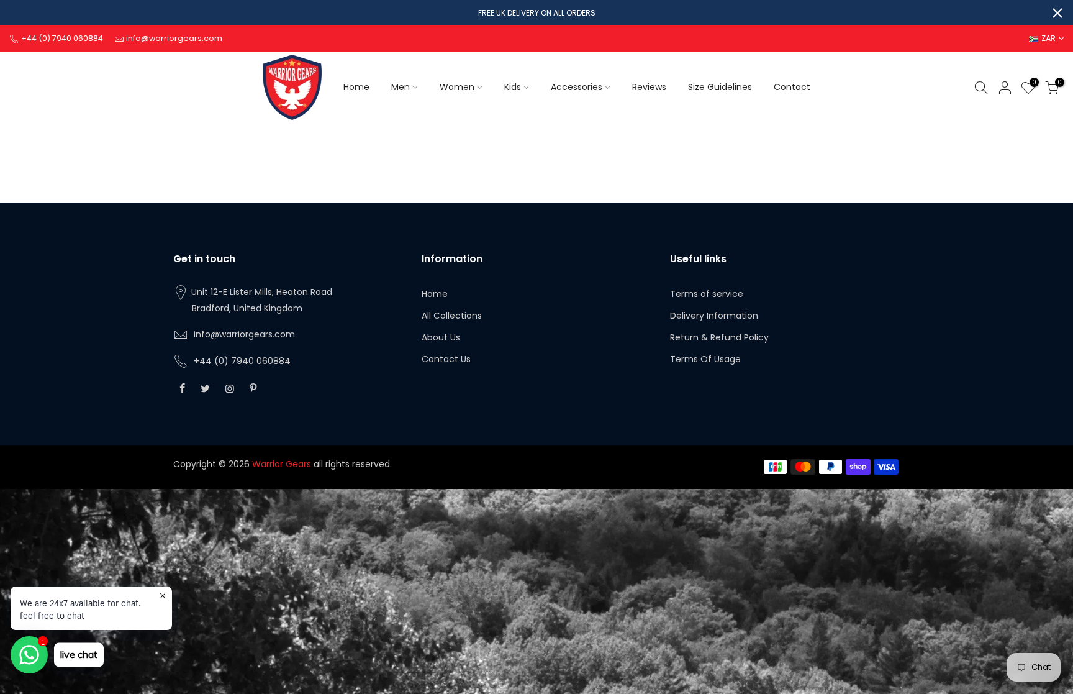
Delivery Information (714, 315)
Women (457, 87)
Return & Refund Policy (719, 337)
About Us (441, 337)
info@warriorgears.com (244, 334)
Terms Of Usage (705, 359)
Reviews (649, 87)
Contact (792, 87)
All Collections (452, 315)
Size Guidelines (720, 87)
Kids (512, 87)
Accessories (576, 87)
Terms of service (706, 294)
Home (356, 87)
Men (400, 87)
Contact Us (446, 359)
